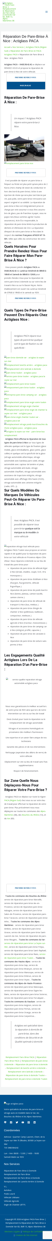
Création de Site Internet (26, 1235)
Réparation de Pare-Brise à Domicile (20, 1170)
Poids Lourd (9, 1193)
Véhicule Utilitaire (11, 1197)
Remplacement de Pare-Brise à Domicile (22, 1178)
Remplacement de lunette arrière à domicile (26, 1068)
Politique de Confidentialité (34, 1231)
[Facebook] (11, 1122)
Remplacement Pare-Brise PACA (20, 1057)
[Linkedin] (34, 1122)
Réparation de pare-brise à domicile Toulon (25, 1075)
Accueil (7, 47)
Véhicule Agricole (11, 1201)
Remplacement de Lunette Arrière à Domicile (24, 1181)
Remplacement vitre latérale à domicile (25, 1071)
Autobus (7, 1190)
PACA (6, 800)
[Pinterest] (28, 1122)
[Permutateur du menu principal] (46, 12)
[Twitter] (17, 1122)
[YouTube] (23, 1122)
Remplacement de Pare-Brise (17, 1174)
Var (8, 818)
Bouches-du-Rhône (30, 814)
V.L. (5, 1186)
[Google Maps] (5, 1122)
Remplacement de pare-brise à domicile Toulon (26, 1079)
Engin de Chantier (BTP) (14, 1204)
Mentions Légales (12, 1231)
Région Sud (15, 800)
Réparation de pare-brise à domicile (32, 1064)
